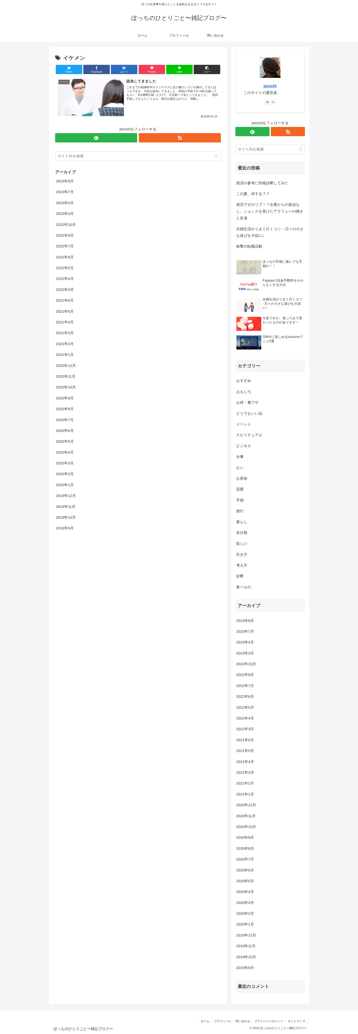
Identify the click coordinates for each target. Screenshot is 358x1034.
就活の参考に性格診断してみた (262, 183)
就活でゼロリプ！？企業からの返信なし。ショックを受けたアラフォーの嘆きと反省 (269, 211)
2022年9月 (65, 235)
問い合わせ (243, 1021)
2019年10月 (66, 517)
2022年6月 (65, 257)
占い (240, 468)
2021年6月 (65, 300)
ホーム (205, 1021)
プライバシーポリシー (268, 1021)
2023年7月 (65, 192)
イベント (243, 424)
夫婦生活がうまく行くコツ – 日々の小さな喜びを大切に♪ (270, 232)
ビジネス (243, 446)
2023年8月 (65, 181)
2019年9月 (65, 528)
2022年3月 (65, 290)
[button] (207, 69)
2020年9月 (65, 398)
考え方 (241, 565)
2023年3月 (65, 214)
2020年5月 (65, 441)
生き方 (241, 554)
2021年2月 (65, 344)
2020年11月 (65, 376)
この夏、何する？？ (253, 194)
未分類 (241, 533)
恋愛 (240, 489)
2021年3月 (65, 333)
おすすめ (243, 381)
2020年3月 (65, 463)
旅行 (240, 511)
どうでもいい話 (249, 413)
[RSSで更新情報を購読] (180, 137)
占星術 (241, 478)
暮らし (241, 522)
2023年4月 (65, 203)
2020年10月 (66, 387)
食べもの (243, 587)
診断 (240, 576)
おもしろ (243, 392)
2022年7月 (65, 246)
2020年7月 (65, 420)
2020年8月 (65, 409)
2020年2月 (65, 474)
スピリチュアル (249, 435)
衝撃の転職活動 (249, 246)
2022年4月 (65, 279)
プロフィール (222, 1021)
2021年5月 (65, 311)
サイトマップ (296, 1021)
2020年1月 (65, 485)
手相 (240, 500)
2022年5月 (65, 268)
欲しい (241, 543)
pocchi (270, 86)
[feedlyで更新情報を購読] (96, 137)
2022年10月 (66, 225)
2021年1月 (65, 355)
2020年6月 (65, 431)
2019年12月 (66, 496)
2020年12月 (66, 366)
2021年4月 (65, 322)
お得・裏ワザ (247, 402)
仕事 (240, 457)
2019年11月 (65, 507)
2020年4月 (65, 452)
